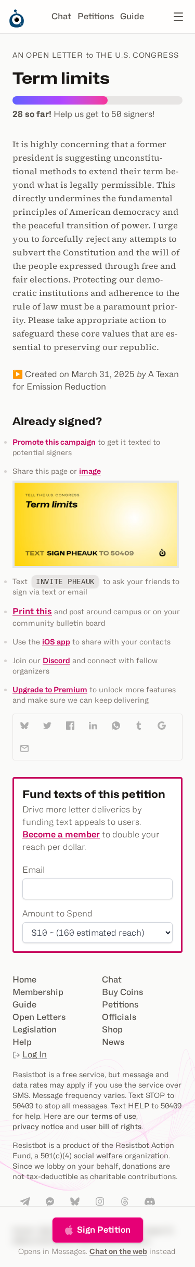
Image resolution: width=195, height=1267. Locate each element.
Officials (119, 1017)
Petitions (95, 16)
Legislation (34, 1030)
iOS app (56, 641)
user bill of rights (111, 1126)
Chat (61, 16)
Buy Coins (122, 992)
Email (33, 870)
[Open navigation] (178, 16)
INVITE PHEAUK (65, 581)
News (113, 1042)
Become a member (61, 834)
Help (22, 1042)
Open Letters (39, 1017)
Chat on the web (118, 1251)
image (90, 471)
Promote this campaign (54, 441)
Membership (37, 992)
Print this (32, 611)
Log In (34, 1054)
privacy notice (37, 1126)
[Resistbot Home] (16, 25)
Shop (112, 1030)
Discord (56, 660)
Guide (132, 16)
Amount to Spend (57, 914)
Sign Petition (104, 1230)
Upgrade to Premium (49, 689)
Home (24, 980)
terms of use (113, 1115)
